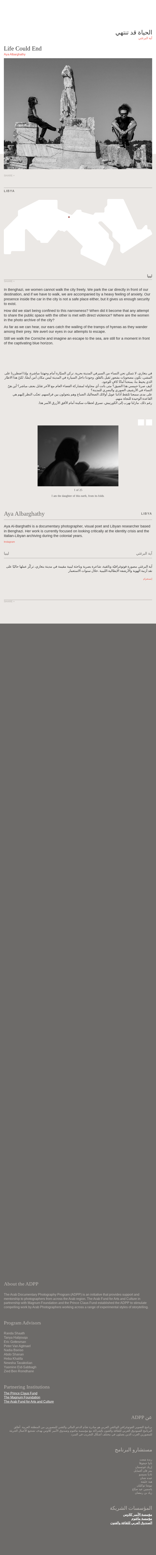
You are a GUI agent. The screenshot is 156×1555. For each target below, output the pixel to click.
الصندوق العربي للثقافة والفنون (131, 1523)
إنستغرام (147, 578)
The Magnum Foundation (22, 1397)
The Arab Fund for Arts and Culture (29, 1401)
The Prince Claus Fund (20, 1393)
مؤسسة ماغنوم (141, 1518)
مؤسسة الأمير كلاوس (137, 1514)
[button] (141, 422)
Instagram (9, 541)
